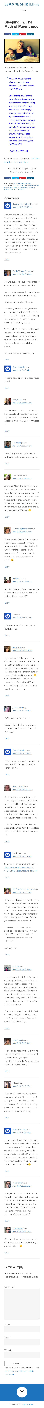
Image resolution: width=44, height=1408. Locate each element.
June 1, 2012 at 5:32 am (21, 207)
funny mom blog (32, 185)
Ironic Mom (30, 187)
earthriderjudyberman (21, 528)
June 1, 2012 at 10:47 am (22, 650)
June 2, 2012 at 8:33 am (21, 969)
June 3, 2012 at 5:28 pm (22, 1132)
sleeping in (22, 189)
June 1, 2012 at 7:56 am (21, 446)
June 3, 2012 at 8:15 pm (22, 1186)
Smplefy (15, 966)
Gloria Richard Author (21, 271)
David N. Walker (19, 367)
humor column (20, 187)
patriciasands (18, 1040)
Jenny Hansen (18, 786)
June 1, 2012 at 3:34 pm (22, 370)
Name (7, 1324)
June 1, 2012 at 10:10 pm (22, 789)
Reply (7, 259)
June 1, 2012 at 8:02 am (21, 478)
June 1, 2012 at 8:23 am (21, 581)
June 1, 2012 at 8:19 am (21, 532)
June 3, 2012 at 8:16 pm (22, 1231)
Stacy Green (17, 399)
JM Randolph (17, 442)
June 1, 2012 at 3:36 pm (22, 753)
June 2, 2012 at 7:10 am (21, 892)
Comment (9, 1286)
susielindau (17, 578)
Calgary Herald (20, 185)
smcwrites (16, 647)
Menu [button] (23, 10)
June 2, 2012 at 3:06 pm (22, 1043)
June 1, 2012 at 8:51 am (21, 617)
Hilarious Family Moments (22, 183)
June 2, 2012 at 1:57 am (21, 856)
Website (8, 1350)
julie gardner (17, 707)
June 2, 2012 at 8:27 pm (22, 1086)
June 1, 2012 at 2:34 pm (22, 710)
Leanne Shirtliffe (22, 4)
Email (7, 1337)
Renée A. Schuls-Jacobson (23, 889)
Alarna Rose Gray (19, 1129)
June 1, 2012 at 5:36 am (21, 274)
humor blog (9, 187)
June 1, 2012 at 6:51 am (21, 403)
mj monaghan (17, 1183)
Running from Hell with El (22, 204)
